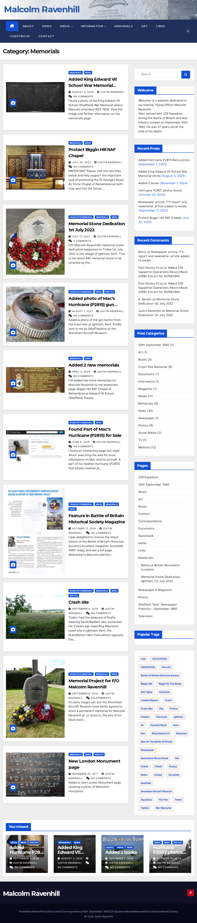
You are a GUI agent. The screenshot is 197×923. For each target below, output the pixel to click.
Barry (142, 252)
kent (176, 725)
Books (142, 359)
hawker (145, 716)
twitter (145, 807)
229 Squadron (148, 477)
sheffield (146, 783)
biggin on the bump (170, 683)
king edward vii (160, 733)
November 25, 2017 (85, 773)
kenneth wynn (158, 725)
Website (99, 754)
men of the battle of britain (156, 741)
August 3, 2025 (83, 92)
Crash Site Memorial (81, 217)
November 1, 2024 (121, 858)
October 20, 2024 (169, 858)
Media (65, 26)
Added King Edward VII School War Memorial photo (92, 85)
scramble (174, 774)
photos (173, 766)
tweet (178, 799)
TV (140, 440)
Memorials (123, 26)
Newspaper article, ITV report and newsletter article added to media (163, 256)
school (158, 774)
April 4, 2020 (81, 371)
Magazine (145, 389)
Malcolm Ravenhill (41, 9)
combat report (149, 700)
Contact (46, 36)
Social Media (147, 433)
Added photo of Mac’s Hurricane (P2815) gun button (91, 304)
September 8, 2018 (85, 693)
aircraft (166, 667)
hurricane (161, 716)
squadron (146, 799)
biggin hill (146, 683)
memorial (181, 733)
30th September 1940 (153, 345)
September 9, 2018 (85, 608)
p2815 (144, 766)
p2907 (158, 766)
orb (177, 758)
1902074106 (148, 667)
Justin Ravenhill (112, 92)
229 (143, 658)
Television (145, 616)
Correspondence (150, 521)
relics (144, 774)
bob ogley (146, 692)
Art (144, 26)
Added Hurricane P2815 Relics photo (164, 160)
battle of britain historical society (160, 675)
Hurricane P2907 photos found (160, 190)
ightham (178, 716)
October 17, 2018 (84, 528)
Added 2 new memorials (93, 365)
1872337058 (159, 658)
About (28, 26)
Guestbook (20, 36)
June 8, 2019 (81, 442)
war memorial (163, 807)
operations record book (154, 758)
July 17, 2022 (81, 236)
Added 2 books (148, 183)
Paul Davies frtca (150, 267)
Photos (109, 292)
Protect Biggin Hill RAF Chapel (159, 218)
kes (143, 733)
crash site (147, 708)
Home (142, 543)
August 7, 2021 (83, 311)
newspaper (147, 749)
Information (92, 26)
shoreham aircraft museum (156, 791)
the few (163, 799)
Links (160, 26)
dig (161, 708)
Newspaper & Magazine (155, 590)
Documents (146, 374)
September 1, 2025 (26, 858)
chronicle (164, 692)
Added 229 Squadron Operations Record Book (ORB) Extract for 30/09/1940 (163, 272)
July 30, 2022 (82, 162)
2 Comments (82, 240)
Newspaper (146, 418)
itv (142, 725)
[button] (188, 31)
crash (168, 700)
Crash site (78, 602)
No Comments (83, 96)
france (174, 708)
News (47, 26)
